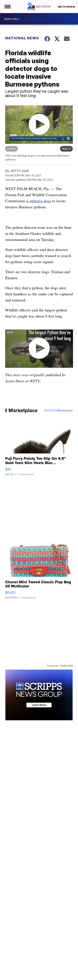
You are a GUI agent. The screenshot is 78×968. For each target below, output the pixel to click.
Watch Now (65, 6)
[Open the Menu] (7, 6)
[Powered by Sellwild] (66, 665)
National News (22, 38)
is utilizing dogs (38, 200)
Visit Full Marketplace (58, 410)
